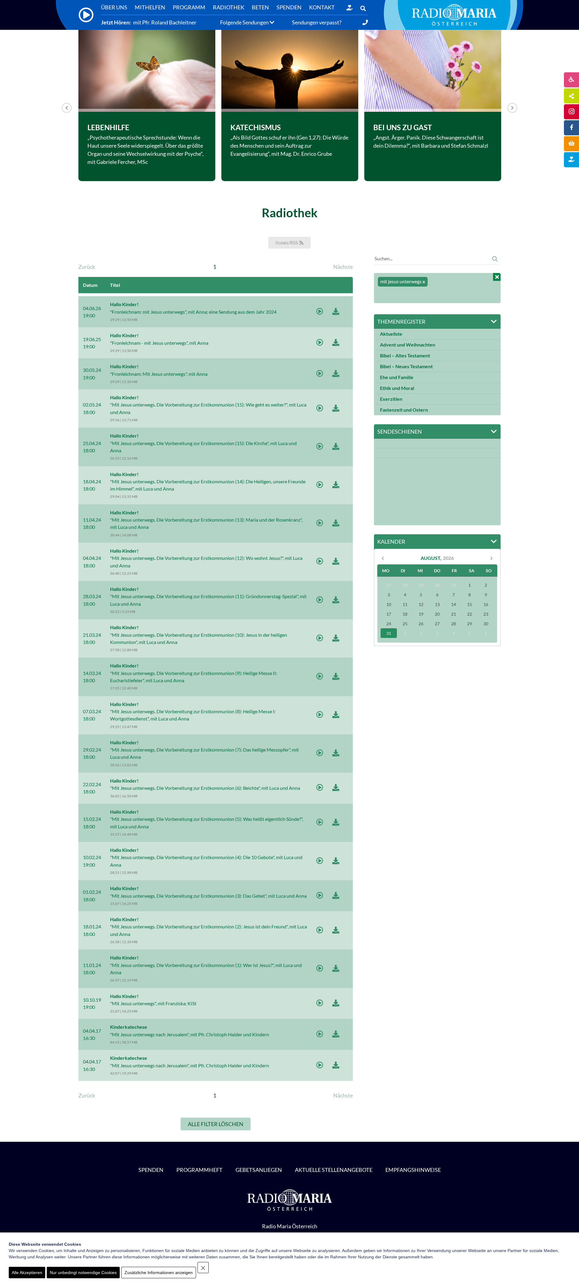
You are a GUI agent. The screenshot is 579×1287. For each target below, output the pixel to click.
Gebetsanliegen (259, 1169)
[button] (363, 8)
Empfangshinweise (413, 1169)
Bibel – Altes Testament (405, 355)
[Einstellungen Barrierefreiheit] (571, 79)
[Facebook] (571, 127)
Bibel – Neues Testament (406, 366)
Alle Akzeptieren (27, 1272)
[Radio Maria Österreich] (454, 15)
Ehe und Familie (396, 377)
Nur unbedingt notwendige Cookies (83, 1272)
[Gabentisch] (571, 143)
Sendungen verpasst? (316, 22)
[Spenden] (349, 8)
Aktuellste (391, 333)
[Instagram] (571, 111)
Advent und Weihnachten (407, 344)
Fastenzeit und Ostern (404, 409)
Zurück (86, 266)
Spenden (150, 1169)
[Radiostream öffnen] (85, 15)
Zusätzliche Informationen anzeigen (159, 1272)
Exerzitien (391, 399)
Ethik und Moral (397, 388)
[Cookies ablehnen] (203, 1267)
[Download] (335, 312)
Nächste (343, 266)
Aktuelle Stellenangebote (333, 1169)
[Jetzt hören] (319, 312)
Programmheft (199, 1169)
